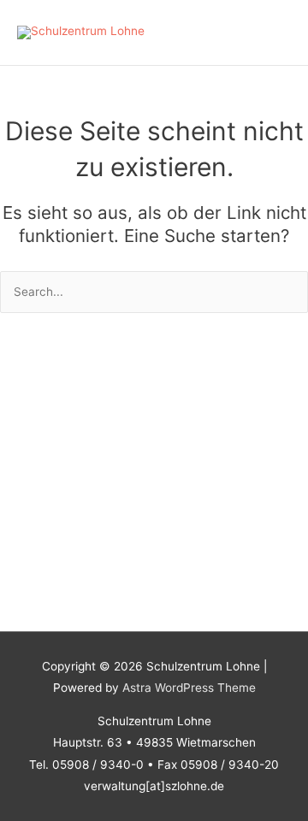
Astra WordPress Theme (189, 687)
